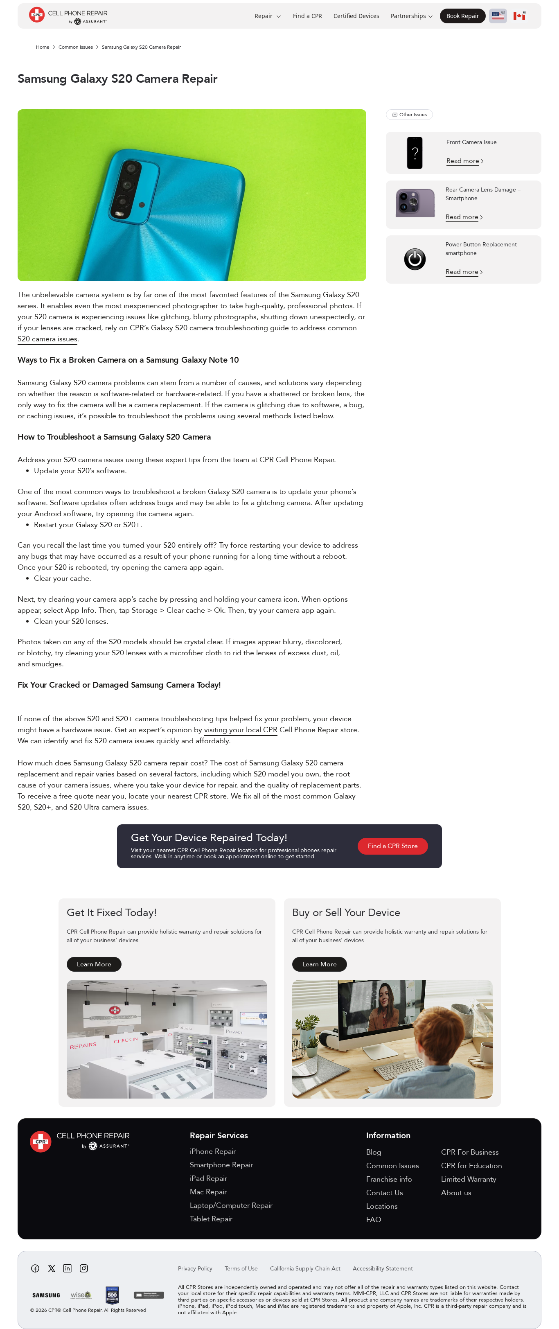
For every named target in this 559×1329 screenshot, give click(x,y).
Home (43, 47)
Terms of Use (241, 1269)
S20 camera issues (47, 339)
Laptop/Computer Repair (231, 1205)
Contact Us (384, 1193)
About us (456, 1193)
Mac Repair (208, 1192)
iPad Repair (208, 1178)
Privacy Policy (195, 1269)
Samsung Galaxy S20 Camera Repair (141, 47)
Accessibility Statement (383, 1269)
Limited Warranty (468, 1179)
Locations (382, 1206)
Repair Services (219, 1135)
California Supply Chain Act (305, 1269)
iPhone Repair (213, 1151)
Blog (373, 1152)
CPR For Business (470, 1152)
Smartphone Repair (221, 1165)
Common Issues (76, 47)
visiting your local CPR (240, 730)
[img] (82, 1142)
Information (388, 1135)
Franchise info (389, 1179)
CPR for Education (471, 1166)
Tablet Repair (211, 1219)
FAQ (373, 1220)
